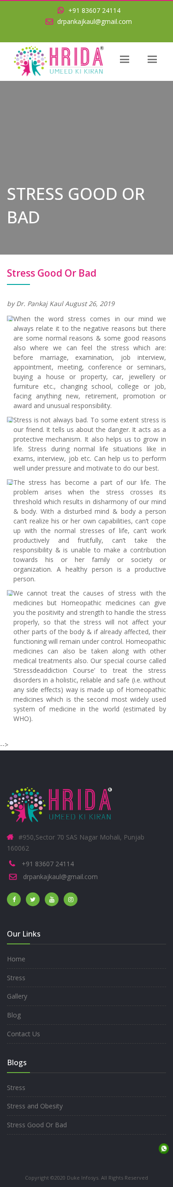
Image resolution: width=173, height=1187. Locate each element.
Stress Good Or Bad (37, 1124)
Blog (14, 1015)
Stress (16, 977)
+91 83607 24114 (93, 10)
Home (16, 958)
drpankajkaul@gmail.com (93, 21)
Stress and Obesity (35, 1106)
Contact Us (23, 1033)
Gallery (17, 996)
